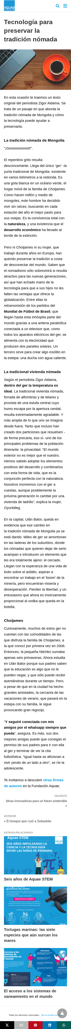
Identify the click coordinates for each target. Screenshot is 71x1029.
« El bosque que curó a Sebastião (27, 821)
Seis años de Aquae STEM (28, 879)
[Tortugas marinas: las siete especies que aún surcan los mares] (35, 906)
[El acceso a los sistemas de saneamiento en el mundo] (35, 967)
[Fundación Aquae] (9, 5)
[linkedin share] (50, 1025)
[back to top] (62, 1013)
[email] (21, 1025)
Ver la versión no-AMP (52, 1015)
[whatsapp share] (64, 1025)
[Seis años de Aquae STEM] (35, 855)
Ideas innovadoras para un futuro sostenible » (36, 803)
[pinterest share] (35, 1025)
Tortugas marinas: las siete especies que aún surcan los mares (31, 935)
